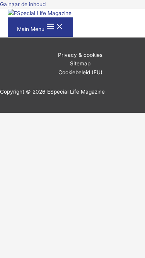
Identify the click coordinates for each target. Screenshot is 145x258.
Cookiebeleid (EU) (80, 72)
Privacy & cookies (80, 55)
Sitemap (80, 63)
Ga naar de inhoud (23, 4)
